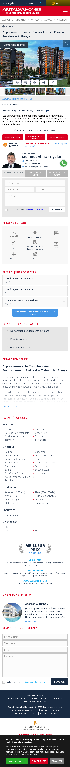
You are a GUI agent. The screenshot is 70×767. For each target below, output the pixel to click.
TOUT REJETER (39, 761)
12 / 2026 (56, 247)
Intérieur (8, 424)
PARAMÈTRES (56, 761)
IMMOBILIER (20, 19)
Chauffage (8, 510)
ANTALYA (35, 19)
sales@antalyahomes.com (36, 166)
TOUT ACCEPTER (17, 761)
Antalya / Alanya (35, 237)
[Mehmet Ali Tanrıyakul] (11, 167)
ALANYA (48, 19)
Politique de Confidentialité (25, 713)
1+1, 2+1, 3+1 (56, 237)
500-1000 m (35, 258)
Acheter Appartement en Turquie (22, 698)
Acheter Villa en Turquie (51, 698)
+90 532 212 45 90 (32, 160)
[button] (65, 63)
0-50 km (13, 258)
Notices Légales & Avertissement (23, 710)
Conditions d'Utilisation (34, 209)
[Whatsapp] (63, 166)
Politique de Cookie (48, 713)
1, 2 (13, 247)
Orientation (10, 522)
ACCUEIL (6, 19)
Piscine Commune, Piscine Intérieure (35, 247)
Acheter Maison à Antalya (35, 701)
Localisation (9, 487)
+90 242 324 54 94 (32, 163)
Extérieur (8, 447)
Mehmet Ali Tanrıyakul (42, 156)
